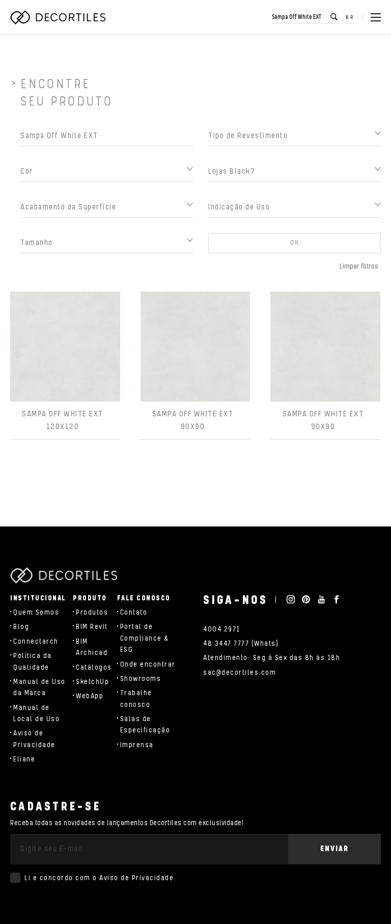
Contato (134, 613)
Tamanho (36, 243)
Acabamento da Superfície (68, 207)
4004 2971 (221, 629)
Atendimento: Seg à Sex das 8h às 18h (271, 658)
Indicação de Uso (239, 207)
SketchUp (92, 682)
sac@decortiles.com (239, 673)
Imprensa (137, 745)
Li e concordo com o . (100, 878)
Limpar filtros (359, 266)
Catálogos (94, 668)
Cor (26, 171)
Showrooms (140, 679)
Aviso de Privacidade (136, 878)
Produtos (92, 613)
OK (294, 243)
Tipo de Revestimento (248, 136)
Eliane (24, 759)
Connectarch (36, 642)
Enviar (334, 849)
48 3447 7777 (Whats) (240, 644)
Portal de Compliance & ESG (145, 638)
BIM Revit (92, 627)
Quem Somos (36, 613)
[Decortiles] (57, 17)
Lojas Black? (231, 171)
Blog (21, 627)
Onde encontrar (148, 665)
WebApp (89, 696)
